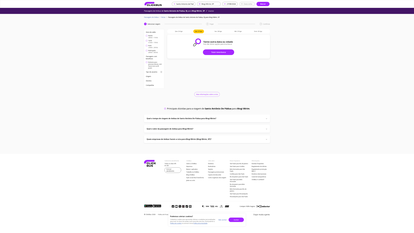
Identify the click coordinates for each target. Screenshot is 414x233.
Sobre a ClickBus (191, 164)
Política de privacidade (200, 223)
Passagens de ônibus (151, 17)
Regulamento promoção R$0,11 (259, 170)
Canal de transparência (259, 177)
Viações (210, 169)
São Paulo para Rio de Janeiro (239, 164)
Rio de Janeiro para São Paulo (239, 177)
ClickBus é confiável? (258, 179)
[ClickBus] (153, 4)
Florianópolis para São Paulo (239, 197)
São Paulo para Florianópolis (239, 194)
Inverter (211, 11)
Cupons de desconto (214, 175)
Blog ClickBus (190, 175)
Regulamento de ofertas (259, 166)
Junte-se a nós (190, 180)
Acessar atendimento (170, 170)
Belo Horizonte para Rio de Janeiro (238, 190)
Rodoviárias (212, 166)
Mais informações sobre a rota (207, 94)
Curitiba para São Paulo (237, 174)
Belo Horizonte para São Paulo (237, 170)
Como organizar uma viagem (217, 178)
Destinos (211, 164)
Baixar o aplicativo (192, 169)
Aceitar (236, 220)
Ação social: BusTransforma (195, 178)
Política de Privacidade (165, 214)
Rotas (163, 17)
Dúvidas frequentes (258, 164)
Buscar (263, 4)
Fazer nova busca (218, 52)
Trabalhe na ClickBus (192, 172)
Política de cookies (176, 223)
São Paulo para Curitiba (237, 166)
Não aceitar (222, 220)
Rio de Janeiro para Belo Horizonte (237, 185)
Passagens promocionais (216, 172)
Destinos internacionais (259, 174)
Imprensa (189, 166)
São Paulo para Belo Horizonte (236, 180)
